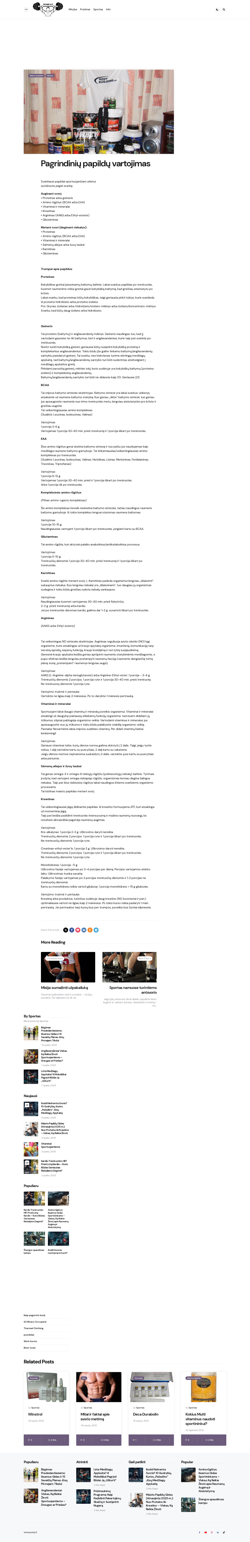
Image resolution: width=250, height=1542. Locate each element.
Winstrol (35, 1414)
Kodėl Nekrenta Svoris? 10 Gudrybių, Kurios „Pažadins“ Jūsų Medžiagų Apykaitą (54, 1108)
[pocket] (77, 930)
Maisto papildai (36, 75)
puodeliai (29, 1334)
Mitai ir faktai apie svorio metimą (95, 1416)
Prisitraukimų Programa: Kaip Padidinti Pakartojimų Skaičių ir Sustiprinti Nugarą (107, 1498)
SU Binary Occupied (35, 1321)
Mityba (50, 75)
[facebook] (71, 930)
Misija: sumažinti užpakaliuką (64, 987)
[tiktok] (223, 1532)
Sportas (35, 1407)
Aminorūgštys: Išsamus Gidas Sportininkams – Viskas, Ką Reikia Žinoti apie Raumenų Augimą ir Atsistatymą (58, 1219)
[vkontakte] (83, 930)
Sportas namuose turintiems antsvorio (133, 990)
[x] (65, 930)
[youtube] (205, 1532)
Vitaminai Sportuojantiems (50, 1145)
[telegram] (96, 930)
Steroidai (34, 1378)
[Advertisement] (125, 41)
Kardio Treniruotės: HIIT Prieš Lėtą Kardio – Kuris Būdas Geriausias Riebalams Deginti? (54, 1165)
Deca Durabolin (145, 1414)
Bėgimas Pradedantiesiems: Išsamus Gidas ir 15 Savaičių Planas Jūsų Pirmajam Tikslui (52, 1034)
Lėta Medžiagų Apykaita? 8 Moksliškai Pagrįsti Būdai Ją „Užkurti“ (53, 1075)
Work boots (30, 1341)
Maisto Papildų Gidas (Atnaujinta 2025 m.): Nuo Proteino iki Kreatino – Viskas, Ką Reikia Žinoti (55, 1128)
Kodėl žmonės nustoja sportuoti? (57, 1251)
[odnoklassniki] (90, 930)
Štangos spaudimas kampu (34, 1251)
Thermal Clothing (33, 1328)
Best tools (30, 1347)
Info (84, 1378)
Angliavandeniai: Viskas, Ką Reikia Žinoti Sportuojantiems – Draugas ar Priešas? (54, 1055)
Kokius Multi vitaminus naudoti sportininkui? (200, 1419)
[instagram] (211, 1532)
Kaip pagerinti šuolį (34, 1315)
